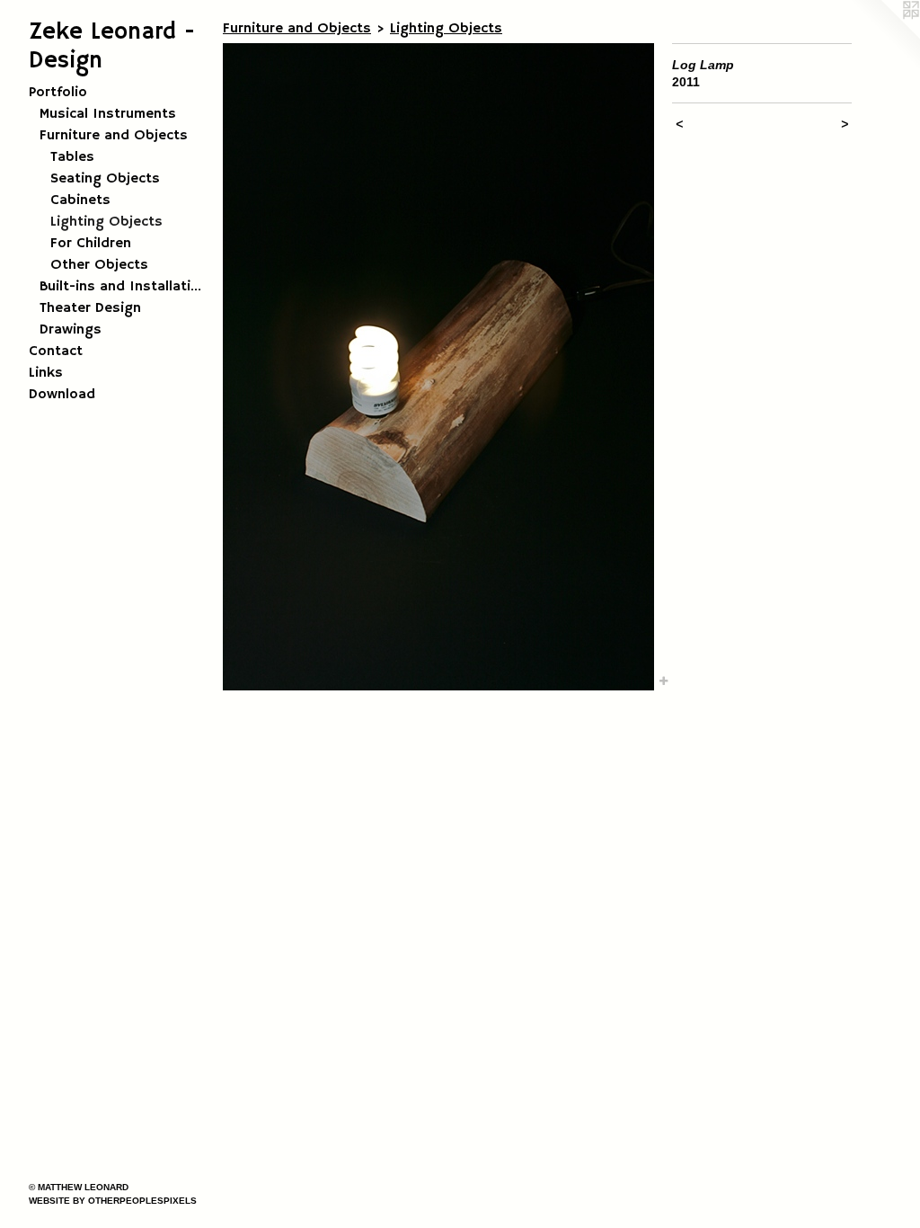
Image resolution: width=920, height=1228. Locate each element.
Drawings (71, 330)
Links (46, 373)
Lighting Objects (106, 222)
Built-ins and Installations (124, 287)
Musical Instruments (108, 114)
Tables (72, 157)
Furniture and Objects (114, 136)
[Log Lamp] (438, 366)
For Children (90, 244)
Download (62, 395)
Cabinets (80, 200)
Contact (56, 351)
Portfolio (58, 93)
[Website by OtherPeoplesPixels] (884, 36)
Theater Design (90, 308)
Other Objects (99, 265)
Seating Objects (105, 179)
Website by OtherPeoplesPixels (113, 1201)
